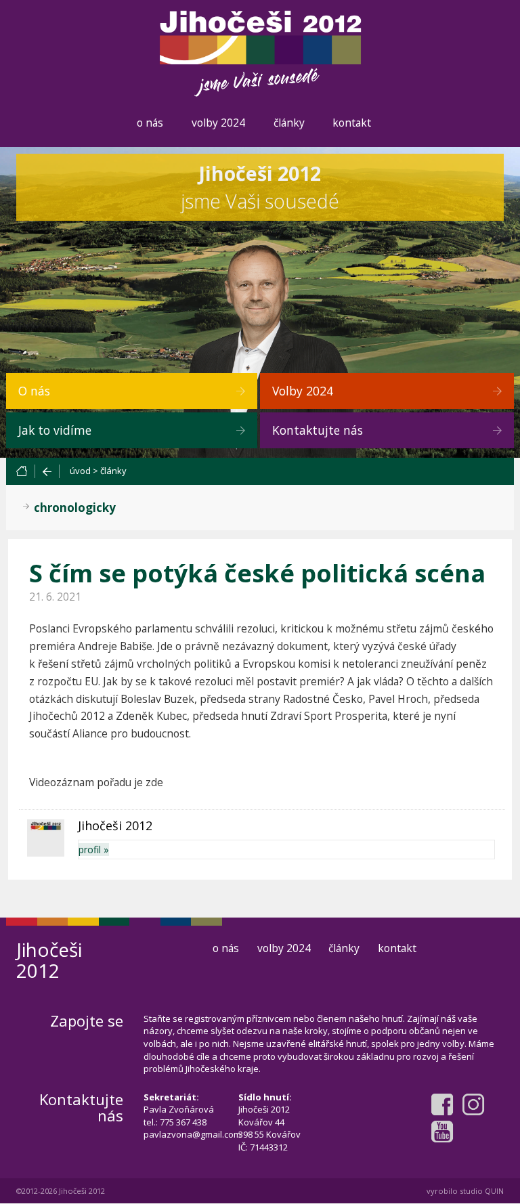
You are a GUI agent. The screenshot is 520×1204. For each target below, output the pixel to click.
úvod (80, 471)
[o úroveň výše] (47, 471)
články (289, 122)
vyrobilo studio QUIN (465, 1191)
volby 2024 (218, 122)
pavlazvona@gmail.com (192, 1134)
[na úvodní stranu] (25, 471)
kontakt (351, 122)
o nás (150, 122)
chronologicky (75, 507)
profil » (94, 849)
